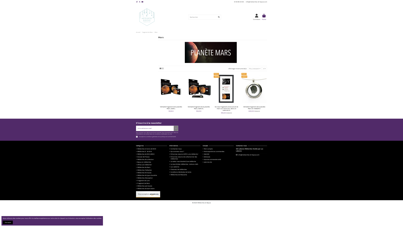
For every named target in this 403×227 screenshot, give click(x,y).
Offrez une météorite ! (144, 165)
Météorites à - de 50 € (144, 151)
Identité (206, 154)
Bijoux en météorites (144, 162)
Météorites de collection (145, 159)
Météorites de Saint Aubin (146, 188)
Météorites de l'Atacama (179, 175)
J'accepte (8, 222)
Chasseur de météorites (179, 169)
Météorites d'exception (145, 178)
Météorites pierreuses (144, 186)
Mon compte (208, 149)
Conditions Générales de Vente (181, 172)
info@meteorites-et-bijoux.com (256, 2)
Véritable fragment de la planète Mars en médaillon (254, 108)
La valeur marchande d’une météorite (183, 161)
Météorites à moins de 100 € (146, 149)
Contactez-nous (176, 149)
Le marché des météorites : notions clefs (184, 164)
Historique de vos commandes (214, 151)
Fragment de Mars (143, 183)
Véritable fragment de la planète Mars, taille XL (199, 108)
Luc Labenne (175, 167)
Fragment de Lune (143, 180)
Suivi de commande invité (212, 159)
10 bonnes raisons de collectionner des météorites (184, 158)
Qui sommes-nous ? (177, 151)
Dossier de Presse (143, 157)
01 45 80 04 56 (239, 2)
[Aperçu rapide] (171, 104)
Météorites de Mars (143, 167)
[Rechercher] (219, 17)
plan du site (208, 162)
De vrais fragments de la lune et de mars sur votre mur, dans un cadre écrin (226, 108)
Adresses (207, 157)
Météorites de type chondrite (147, 175)
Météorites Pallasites (144, 170)
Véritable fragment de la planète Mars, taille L (171, 108)
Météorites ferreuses (144, 173)
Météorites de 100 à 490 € (145, 154)
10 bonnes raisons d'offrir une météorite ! (184, 154)
